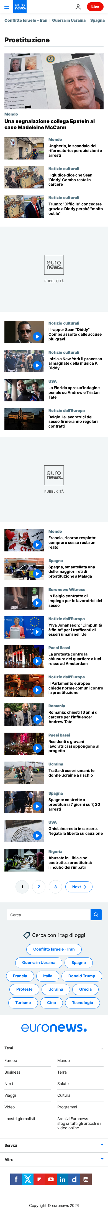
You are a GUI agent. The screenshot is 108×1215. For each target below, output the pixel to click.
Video (9, 1106)
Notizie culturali (63, 168)
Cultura (63, 1095)
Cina (51, 1002)
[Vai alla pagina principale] (20, 6)
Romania (56, 705)
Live (95, 6)
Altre (8, 1159)
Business (12, 1072)
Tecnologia (82, 1002)
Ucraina (55, 764)
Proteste (24, 989)
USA (52, 381)
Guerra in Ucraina (69, 20)
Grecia (85, 989)
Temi (8, 1047)
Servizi (10, 1145)
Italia (47, 976)
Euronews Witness (66, 589)
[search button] (96, 914)
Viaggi (10, 1095)
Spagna (97, 20)
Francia (20, 976)
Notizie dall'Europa (66, 410)
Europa (10, 1060)
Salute (63, 1083)
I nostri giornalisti (19, 1118)
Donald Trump (81, 976)
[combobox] (54, 914)
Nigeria (55, 851)
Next (76, 886)
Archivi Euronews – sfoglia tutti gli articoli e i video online (79, 1123)
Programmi (67, 1106)
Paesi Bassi (59, 647)
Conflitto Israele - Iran (25, 20)
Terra (62, 1072)
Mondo (11, 114)
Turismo (23, 1002)
